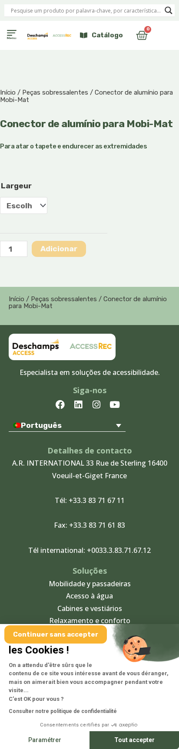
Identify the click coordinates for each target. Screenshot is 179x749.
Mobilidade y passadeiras (90, 583)
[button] (11, 35)
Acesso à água (89, 596)
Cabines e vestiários (89, 608)
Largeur (16, 185)
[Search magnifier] (168, 10)
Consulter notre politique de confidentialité (63, 711)
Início (8, 92)
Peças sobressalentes (55, 92)
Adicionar (58, 248)
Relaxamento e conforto (89, 620)
